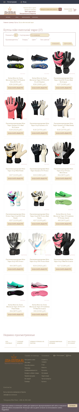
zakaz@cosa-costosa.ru (10, 395)
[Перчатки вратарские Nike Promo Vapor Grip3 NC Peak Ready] (15, 195)
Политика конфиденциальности (31, 369)
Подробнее (5, 409)
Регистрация (12, 2)
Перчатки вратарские (8, 18)
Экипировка (35, 17)
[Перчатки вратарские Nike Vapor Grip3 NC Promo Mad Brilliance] (63, 59)
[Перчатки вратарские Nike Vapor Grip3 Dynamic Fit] (39, 105)
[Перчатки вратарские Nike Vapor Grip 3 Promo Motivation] (63, 150)
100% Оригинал (8, 342)
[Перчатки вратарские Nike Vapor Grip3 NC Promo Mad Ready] (39, 195)
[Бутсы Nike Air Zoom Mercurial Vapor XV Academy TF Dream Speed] (63, 195)
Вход (24, 2)
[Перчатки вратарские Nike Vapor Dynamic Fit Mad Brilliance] (15, 105)
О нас (43, 365)
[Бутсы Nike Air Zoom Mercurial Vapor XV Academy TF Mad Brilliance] (39, 286)
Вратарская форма (26, 17)
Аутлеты (44, 381)
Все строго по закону (71, 342)
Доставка (27, 362)
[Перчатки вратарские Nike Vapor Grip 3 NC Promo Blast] (39, 241)
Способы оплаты (29, 365)
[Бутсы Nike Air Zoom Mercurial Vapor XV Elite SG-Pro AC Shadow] (39, 59)
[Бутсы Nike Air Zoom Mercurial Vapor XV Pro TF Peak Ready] (15, 286)
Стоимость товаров (45, 361)
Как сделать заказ (30, 359)
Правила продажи (30, 376)
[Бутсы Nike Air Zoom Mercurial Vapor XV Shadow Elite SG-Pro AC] (15, 59)
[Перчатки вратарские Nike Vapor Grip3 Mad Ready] (15, 150)
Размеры (27, 381)
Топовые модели (20, 342)
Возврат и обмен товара (32, 373)
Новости (44, 367)
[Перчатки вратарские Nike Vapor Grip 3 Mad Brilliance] (63, 241)
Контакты (44, 370)
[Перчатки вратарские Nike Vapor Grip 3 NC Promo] (15, 241)
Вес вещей (28, 379)
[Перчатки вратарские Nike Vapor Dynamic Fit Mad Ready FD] (63, 105)
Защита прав (45, 376)
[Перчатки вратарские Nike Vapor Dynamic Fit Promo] (39, 150)
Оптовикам (45, 373)
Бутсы (17, 17)
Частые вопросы (46, 379)
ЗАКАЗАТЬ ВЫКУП (15, 88)
